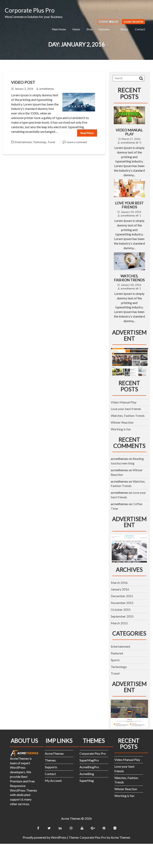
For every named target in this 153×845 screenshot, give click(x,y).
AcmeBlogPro (89, 767)
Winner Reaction (122, 422)
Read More (86, 133)
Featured (117, 653)
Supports (51, 767)
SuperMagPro (89, 760)
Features (104, 29)
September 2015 (122, 616)
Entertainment (23, 142)
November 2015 (122, 603)
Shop (89, 29)
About (124, 29)
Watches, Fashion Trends (129, 278)
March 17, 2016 (131, 139)
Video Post (23, 82)
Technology (39, 142)
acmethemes (46, 88)
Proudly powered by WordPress (45, 837)
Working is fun (121, 429)
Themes (50, 760)
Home (76, 29)
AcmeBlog (86, 774)
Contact (140, 29)
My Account (53, 780)
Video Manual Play (129, 132)
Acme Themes (120, 837)
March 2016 (119, 582)
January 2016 (120, 589)
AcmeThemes (54, 753)
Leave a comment (77, 142)
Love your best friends (129, 205)
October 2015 (120, 609)
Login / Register (133, 21)
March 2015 (119, 623)
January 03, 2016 (131, 211)
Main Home (59, 29)
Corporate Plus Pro (30, 10)
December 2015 (122, 596)
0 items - (108, 21)
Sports (115, 660)
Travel (51, 142)
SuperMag (86, 780)
